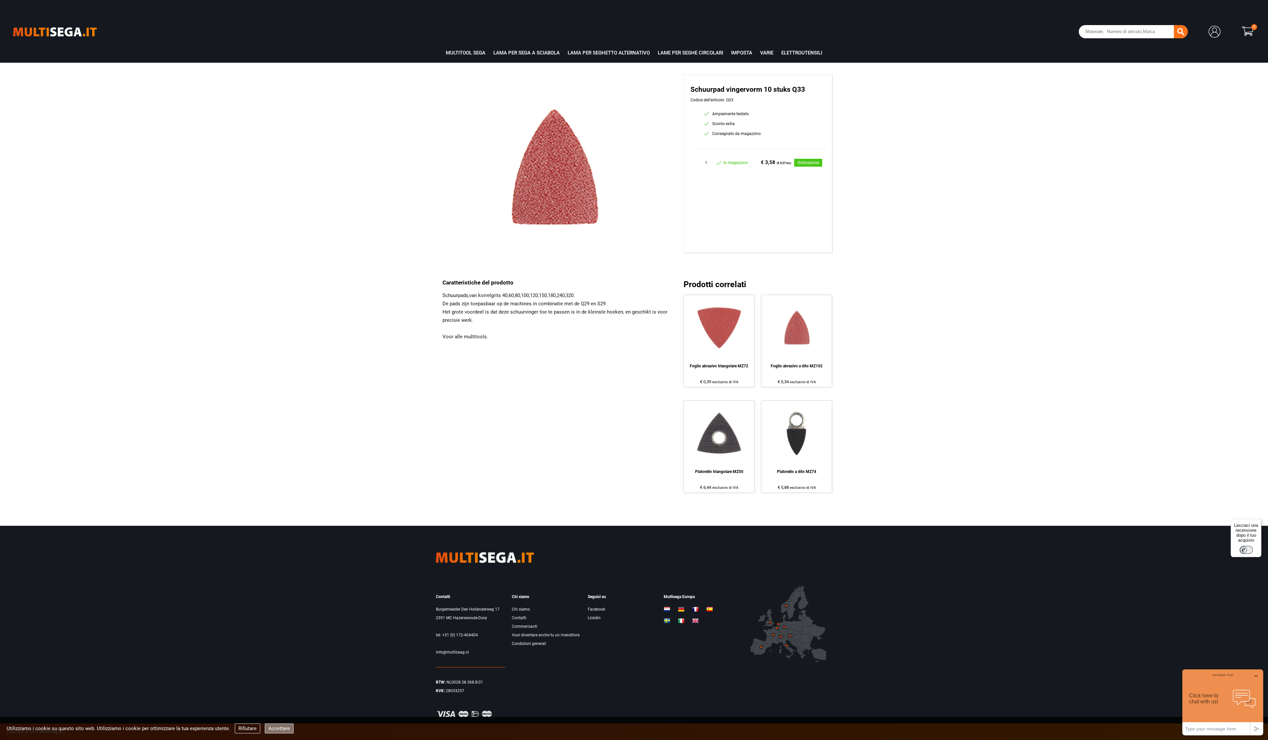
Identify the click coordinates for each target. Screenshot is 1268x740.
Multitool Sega (465, 53)
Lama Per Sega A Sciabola (526, 53)
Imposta (741, 53)
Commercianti (524, 626)
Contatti (519, 618)
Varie (766, 53)
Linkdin (594, 618)
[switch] (1246, 550)
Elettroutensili (801, 53)
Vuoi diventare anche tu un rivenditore (546, 635)
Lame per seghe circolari (690, 53)
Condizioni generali (529, 643)
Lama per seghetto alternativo (609, 53)
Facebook (596, 609)
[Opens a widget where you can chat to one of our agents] (1223, 702)
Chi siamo (521, 609)
